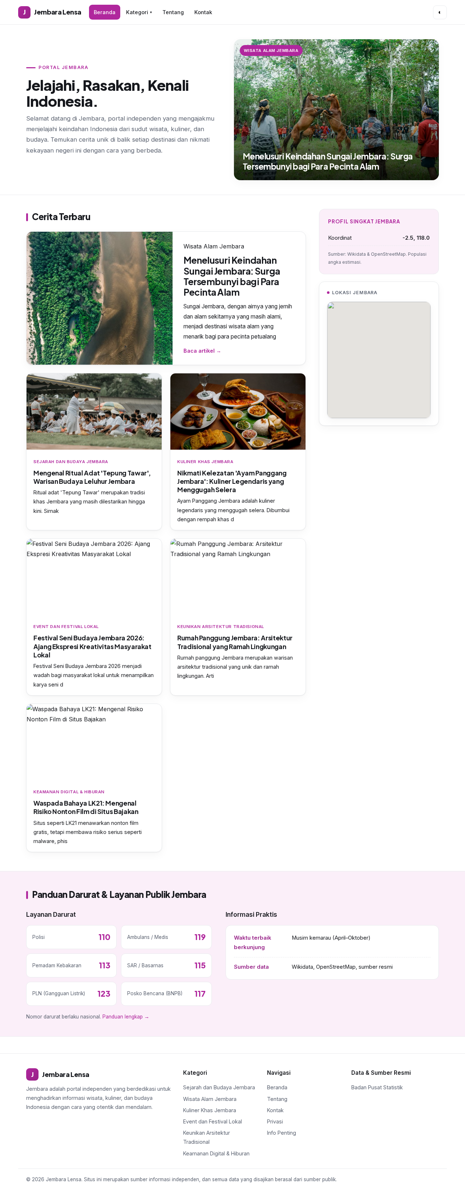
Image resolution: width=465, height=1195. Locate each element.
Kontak (203, 12)
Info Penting (281, 1133)
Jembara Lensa (52, 12)
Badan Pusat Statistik (377, 1087)
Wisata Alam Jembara (209, 1099)
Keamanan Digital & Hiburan (216, 1153)
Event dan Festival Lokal (212, 1121)
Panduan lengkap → (125, 1017)
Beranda (105, 12)
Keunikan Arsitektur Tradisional (206, 1137)
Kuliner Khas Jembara (209, 1110)
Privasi (275, 1121)
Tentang (173, 12)
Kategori (139, 12)
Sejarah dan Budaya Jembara (219, 1087)
